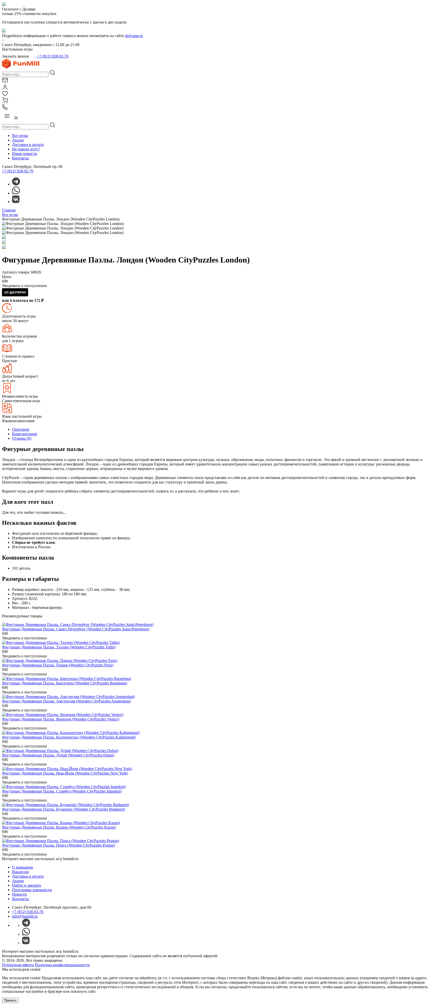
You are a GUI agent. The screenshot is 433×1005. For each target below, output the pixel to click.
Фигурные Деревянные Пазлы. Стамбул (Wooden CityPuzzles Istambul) (62, 791)
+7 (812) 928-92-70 (52, 56)
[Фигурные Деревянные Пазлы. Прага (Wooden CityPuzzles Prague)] (60, 841)
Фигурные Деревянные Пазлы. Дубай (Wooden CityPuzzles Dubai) (58, 755)
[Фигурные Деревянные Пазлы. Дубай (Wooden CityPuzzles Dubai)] (60, 750)
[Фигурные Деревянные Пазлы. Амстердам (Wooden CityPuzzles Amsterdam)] (68, 696)
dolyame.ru (134, 36)
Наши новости (24, 153)
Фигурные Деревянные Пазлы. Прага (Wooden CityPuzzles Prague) (58, 845)
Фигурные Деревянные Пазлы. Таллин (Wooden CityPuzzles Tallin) (59, 647)
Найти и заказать (26, 885)
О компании (22, 867)
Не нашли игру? (26, 149)
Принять (10, 1000)
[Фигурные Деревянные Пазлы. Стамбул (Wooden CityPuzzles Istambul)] (64, 787)
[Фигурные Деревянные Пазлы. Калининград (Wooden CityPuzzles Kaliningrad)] (71, 732)
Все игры (20, 135)
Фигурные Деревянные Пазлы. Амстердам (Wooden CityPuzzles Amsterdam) (66, 701)
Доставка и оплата (28, 144)
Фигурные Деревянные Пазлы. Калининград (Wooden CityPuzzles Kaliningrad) (69, 737)
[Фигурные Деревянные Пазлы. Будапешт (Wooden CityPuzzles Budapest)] (65, 805)
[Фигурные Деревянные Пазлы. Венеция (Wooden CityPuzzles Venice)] (62, 714)
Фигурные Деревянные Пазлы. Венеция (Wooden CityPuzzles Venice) (60, 719)
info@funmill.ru (25, 916)
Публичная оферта (18, 965)
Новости (19, 894)
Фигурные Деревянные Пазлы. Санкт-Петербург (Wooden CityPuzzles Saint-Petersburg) (75, 629)
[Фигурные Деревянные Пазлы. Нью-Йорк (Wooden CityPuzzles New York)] (67, 769)
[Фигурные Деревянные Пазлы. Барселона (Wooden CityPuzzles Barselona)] (66, 678)
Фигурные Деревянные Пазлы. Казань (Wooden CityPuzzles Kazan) (59, 827)
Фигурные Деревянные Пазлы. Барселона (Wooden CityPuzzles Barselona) (64, 683)
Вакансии (20, 872)
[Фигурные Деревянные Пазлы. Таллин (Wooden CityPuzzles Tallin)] (61, 642)
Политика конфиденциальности (62, 965)
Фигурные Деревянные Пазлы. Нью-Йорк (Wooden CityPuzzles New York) (65, 773)
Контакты (20, 158)
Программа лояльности (32, 890)
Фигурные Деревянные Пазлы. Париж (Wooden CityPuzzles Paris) (57, 665)
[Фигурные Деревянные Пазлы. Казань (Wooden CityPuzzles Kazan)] (61, 823)
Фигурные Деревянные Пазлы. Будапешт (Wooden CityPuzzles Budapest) (63, 809)
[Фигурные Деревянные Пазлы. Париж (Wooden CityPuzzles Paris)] (59, 660)
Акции (18, 140)
